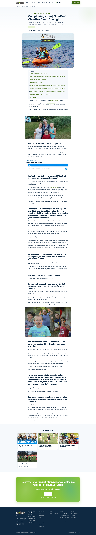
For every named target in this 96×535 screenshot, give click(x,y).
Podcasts (41, 524)
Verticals (33, 2)
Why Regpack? (42, 515)
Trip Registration (31, 522)
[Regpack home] (20, 2)
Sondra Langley (32, 30)
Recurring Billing (31, 525)
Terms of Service (63, 513)
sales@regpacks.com (75, 513)
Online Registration (32, 514)
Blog (20, 6)
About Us (51, 2)
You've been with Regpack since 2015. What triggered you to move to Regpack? (47, 75)
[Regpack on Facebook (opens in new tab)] (20, 524)
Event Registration (31, 518)
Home (17, 6)
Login (69, 2)
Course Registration (32, 520)
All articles (31, 11)
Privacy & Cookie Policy (64, 515)
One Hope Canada (51, 103)
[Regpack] (21, 512)
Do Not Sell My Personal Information (64, 522)
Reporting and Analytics (54, 513)
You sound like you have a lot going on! (38, 83)
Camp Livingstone (54, 100)
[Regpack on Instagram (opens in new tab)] (23, 524)
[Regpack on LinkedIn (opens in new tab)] (17, 524)
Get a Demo (76, 2)
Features (27, 2)
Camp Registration (32, 516)
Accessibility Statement (64, 523)
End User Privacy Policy (64, 517)
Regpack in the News (43, 522)
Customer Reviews (42, 521)
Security (61, 519)
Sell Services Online (32, 524)
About (40, 513)
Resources (44, 2)
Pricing (39, 2)
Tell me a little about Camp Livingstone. (38, 73)
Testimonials (41, 526)
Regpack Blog (73, 517)
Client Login (73, 515)
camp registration (54, 187)
